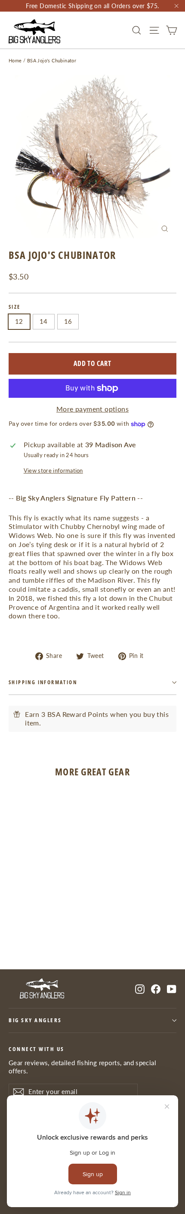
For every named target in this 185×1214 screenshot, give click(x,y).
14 (44, 321)
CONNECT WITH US (37, 1048)
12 (19, 321)
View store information (53, 470)
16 (68, 321)
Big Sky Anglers (35, 1020)
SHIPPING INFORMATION (43, 682)
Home (15, 60)
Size (15, 307)
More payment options (92, 409)
